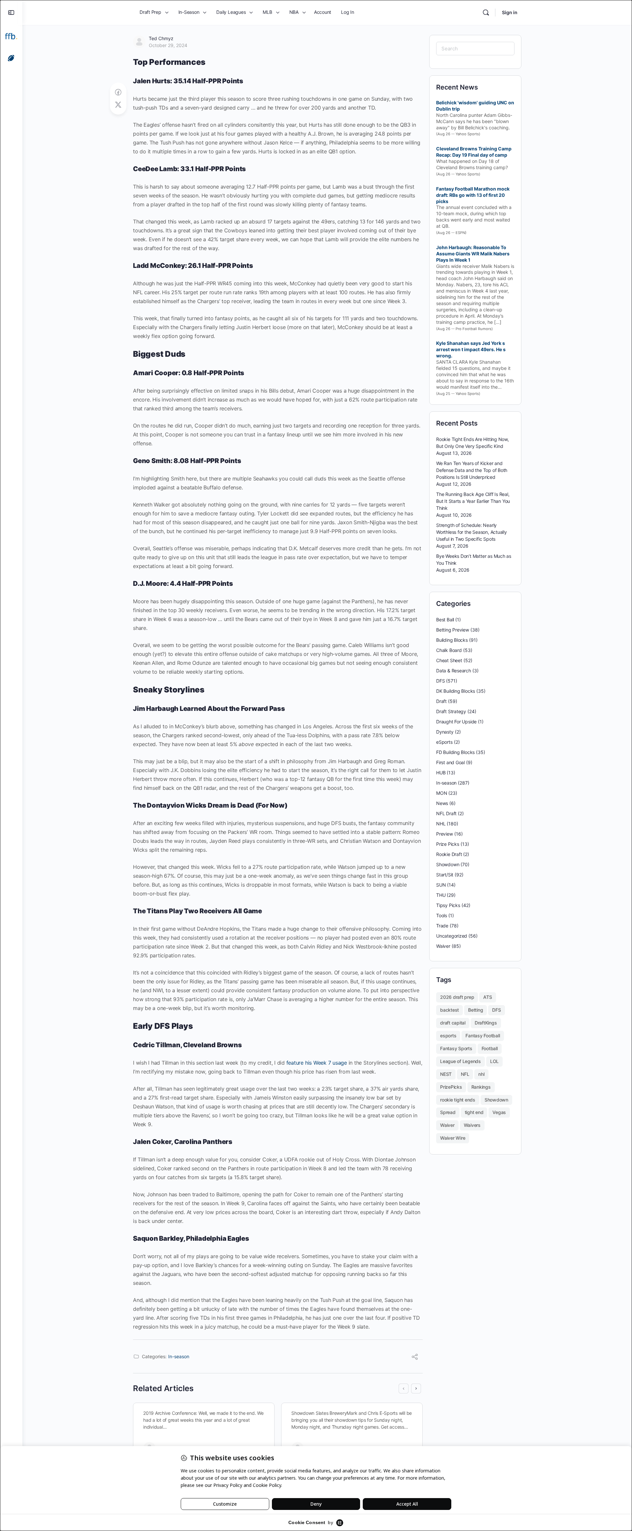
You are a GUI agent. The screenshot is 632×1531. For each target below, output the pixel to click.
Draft (441, 701)
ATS (487, 997)
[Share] (415, 1357)
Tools (441, 915)
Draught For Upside (456, 721)
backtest (449, 1010)
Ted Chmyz (161, 38)
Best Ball (445, 619)
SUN (441, 885)
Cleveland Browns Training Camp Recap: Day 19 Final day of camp (474, 152)
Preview (444, 834)
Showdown (447, 864)
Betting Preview (452, 630)
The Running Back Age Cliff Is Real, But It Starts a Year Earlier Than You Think (473, 501)
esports (448, 1035)
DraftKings (486, 1022)
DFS (440, 681)
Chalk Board (449, 650)
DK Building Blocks (455, 691)
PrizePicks (451, 1087)
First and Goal (450, 762)
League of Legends (460, 1061)
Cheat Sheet (449, 660)
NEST (446, 1074)
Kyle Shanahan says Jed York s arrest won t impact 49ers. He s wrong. (471, 349)
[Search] (485, 12)
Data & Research (453, 670)
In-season (178, 1356)
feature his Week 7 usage (316, 1062)
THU (440, 895)
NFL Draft (446, 813)
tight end (474, 1112)
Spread (448, 1112)
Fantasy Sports (456, 1048)
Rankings (481, 1087)
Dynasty (445, 732)
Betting (475, 1010)
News (442, 803)
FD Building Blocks (455, 752)
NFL (465, 1074)
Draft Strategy (451, 711)
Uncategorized (451, 936)
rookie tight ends (457, 1100)
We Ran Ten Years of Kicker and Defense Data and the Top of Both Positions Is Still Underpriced (471, 470)
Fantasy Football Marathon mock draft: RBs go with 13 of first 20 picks (473, 195)
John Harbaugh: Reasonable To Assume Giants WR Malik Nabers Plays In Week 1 (473, 254)
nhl (481, 1074)
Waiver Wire (452, 1138)
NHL (440, 823)
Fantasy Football (482, 1035)
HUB (440, 772)
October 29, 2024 (168, 45)
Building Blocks (452, 640)
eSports (444, 742)
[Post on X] (118, 104)
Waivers (472, 1125)
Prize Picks (447, 844)
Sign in (509, 12)
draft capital (452, 1022)
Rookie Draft (449, 854)
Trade (442, 925)
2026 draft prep (457, 997)
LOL (494, 1061)
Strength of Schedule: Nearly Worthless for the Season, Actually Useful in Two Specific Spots (471, 532)
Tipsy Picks (448, 905)
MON (441, 793)
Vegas (499, 1112)
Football (490, 1048)
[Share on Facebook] (118, 92)
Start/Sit (444, 874)
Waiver (443, 946)
